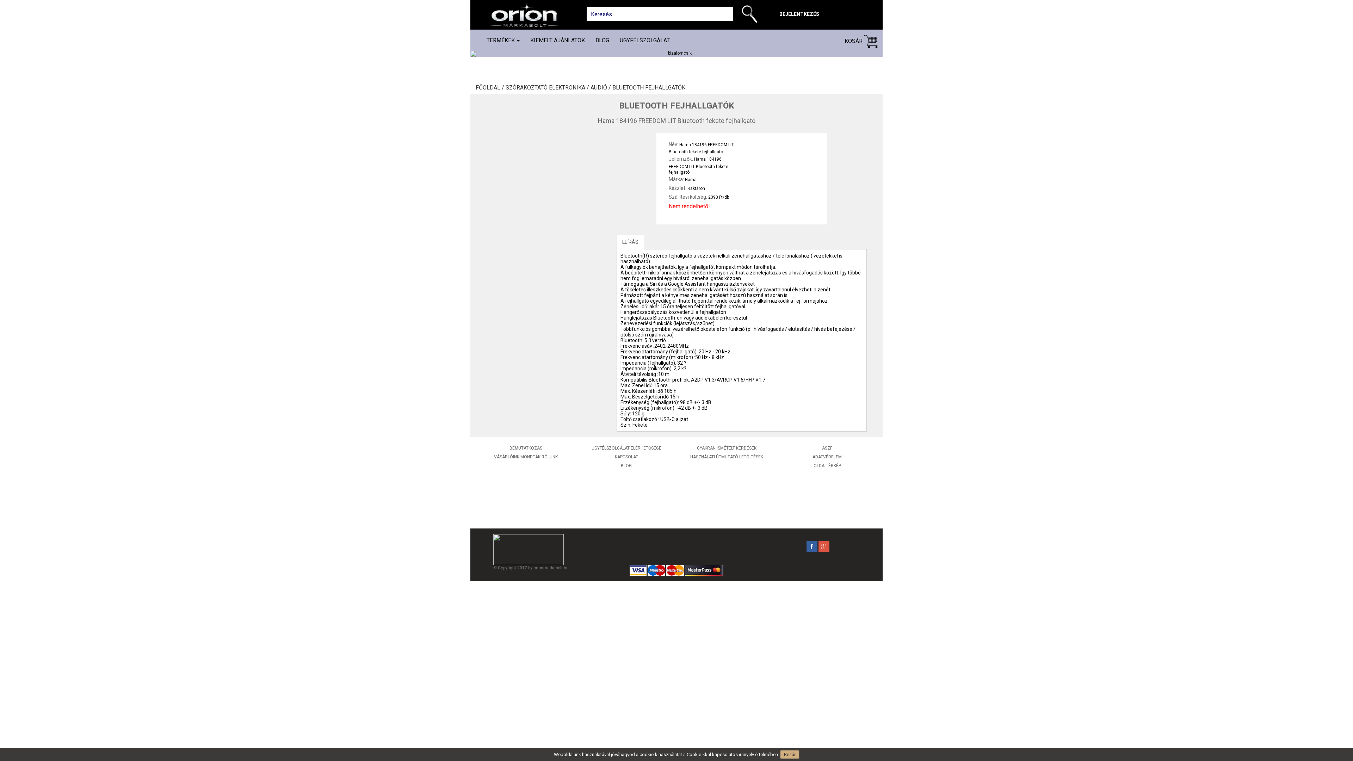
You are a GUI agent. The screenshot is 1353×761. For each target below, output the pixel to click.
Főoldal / (491, 88)
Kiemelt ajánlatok (557, 40)
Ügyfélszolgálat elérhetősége (626, 448)
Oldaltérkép (827, 465)
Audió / (601, 88)
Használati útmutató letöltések (726, 456)
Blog (602, 40)
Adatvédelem (827, 456)
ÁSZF (827, 448)
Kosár (854, 41)
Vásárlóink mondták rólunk (526, 456)
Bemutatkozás (525, 448)
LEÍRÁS (630, 242)
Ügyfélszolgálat (645, 40)
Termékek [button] (501, 40)
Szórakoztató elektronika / (548, 88)
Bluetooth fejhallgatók (648, 88)
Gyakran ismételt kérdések (726, 448)
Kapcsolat (626, 456)
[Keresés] (751, 15)
